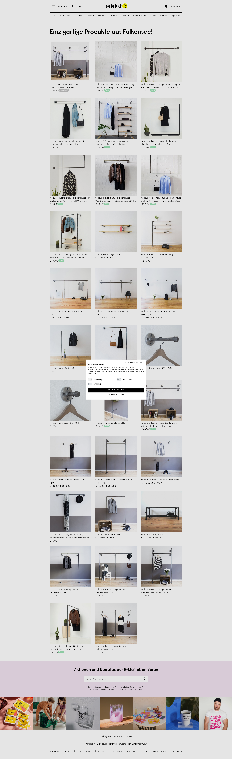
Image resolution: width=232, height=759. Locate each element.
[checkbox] (90, 379)
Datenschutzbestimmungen (134, 362)
